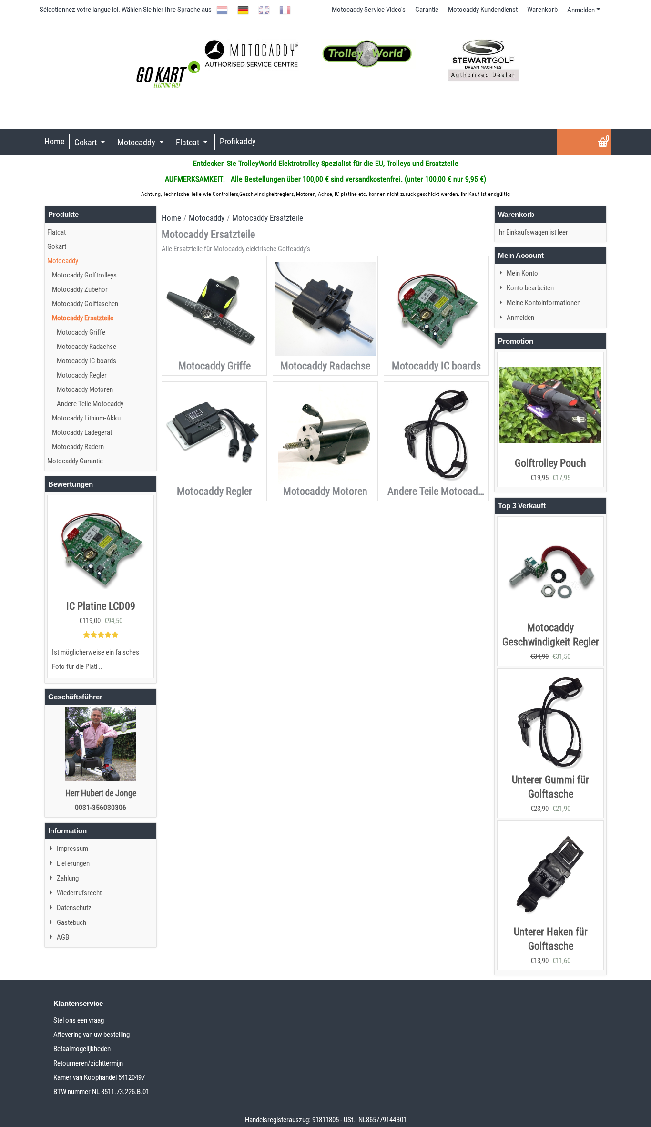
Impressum (72, 848)
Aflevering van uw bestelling (91, 1034)
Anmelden (581, 10)
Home (54, 141)
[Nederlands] (222, 9)
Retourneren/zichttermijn (88, 1063)
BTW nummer (72, 1091)
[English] (264, 9)
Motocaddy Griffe (214, 366)
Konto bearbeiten (530, 288)
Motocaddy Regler (214, 491)
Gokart (86, 142)
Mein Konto (522, 273)
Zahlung (68, 878)
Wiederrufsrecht (79, 893)
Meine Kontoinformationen (543, 302)
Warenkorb (542, 9)
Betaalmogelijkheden (82, 1049)
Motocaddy (137, 142)
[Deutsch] (243, 9)
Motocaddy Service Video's (369, 9)
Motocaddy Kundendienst (483, 9)
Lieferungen (73, 863)
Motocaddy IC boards (436, 366)
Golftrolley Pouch (550, 463)
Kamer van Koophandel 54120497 (99, 1077)
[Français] (285, 9)
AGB (63, 937)
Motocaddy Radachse (325, 366)
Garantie (426, 9)
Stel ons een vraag (78, 1020)
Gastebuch (71, 922)
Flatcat (188, 142)
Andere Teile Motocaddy (437, 491)
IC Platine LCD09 (100, 606)
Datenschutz (74, 907)
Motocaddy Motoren (325, 491)
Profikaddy (238, 141)
